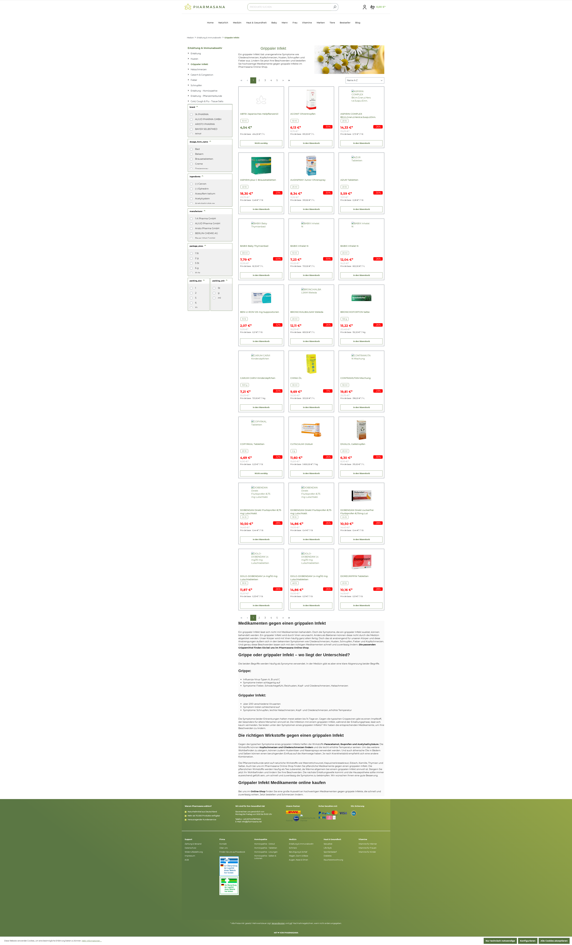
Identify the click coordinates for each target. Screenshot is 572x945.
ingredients (195, 176)
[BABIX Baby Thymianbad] (261, 232)
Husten (194, 59)
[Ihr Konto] (365, 7)
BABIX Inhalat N (299, 245)
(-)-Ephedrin (202, 188)
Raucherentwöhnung (333, 860)
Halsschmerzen (199, 69)
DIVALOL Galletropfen (352, 444)
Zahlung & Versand (193, 844)
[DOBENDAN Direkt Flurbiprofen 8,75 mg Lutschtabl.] (261, 496)
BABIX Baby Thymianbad (254, 245)
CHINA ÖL (296, 378)
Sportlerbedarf (330, 852)
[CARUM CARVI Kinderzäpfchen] (261, 364)
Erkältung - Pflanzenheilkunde (206, 96)
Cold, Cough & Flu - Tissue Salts (207, 101)
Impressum (190, 856)
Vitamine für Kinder (367, 852)
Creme (199, 163)
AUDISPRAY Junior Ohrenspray (307, 179)
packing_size (196, 281)
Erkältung (196, 53)
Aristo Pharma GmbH (207, 228)
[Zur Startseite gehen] (205, 6)
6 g (197, 268)
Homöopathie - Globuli (264, 844)
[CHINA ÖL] (311, 364)
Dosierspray (201, 168)
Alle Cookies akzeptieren (554, 940)
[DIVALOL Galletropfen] (361, 430)
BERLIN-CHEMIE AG (206, 233)
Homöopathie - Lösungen (266, 852)
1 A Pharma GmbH (205, 218)
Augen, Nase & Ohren (298, 860)
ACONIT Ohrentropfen (302, 113)
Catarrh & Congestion (202, 74)
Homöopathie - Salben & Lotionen (265, 857)
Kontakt (223, 844)
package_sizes (196, 246)
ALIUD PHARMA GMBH (208, 119)
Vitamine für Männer (368, 844)
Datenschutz (190, 848)
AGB (187, 860)
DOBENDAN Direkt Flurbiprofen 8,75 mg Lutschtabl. (260, 512)
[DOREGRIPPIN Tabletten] (361, 562)
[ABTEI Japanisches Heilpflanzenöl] (261, 100)
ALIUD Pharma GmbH (207, 223)
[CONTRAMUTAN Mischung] (361, 364)
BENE (198, 134)
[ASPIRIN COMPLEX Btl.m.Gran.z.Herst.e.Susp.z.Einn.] (361, 100)
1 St (197, 253)
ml (219, 297)
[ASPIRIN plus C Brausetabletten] (261, 166)
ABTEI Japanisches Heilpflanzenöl (259, 113)
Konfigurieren (528, 940)
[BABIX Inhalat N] (311, 232)
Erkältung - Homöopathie (204, 90)
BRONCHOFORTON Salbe (355, 312)
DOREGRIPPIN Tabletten (354, 576)
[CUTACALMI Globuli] (311, 430)
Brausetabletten (204, 158)
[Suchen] (334, 7)
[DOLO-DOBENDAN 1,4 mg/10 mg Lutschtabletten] (261, 562)
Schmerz (293, 848)
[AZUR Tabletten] (361, 166)
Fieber (194, 80)
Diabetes (328, 856)
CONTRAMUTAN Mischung (355, 378)
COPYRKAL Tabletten (252, 444)
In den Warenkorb (311, 143)
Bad (197, 149)
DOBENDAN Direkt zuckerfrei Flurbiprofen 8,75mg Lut (357, 512)
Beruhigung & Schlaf (298, 852)
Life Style (328, 848)
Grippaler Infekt (199, 64)
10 (196, 307)
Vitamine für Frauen (367, 848)
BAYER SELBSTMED (206, 129)
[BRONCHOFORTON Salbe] (361, 298)
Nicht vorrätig (261, 143)
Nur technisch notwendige (500, 940)
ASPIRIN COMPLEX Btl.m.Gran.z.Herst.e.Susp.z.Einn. (358, 115)
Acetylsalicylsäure (205, 203)
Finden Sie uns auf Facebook (232, 852)
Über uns (223, 848)
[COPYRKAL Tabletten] (261, 430)
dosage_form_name (199, 142)
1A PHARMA (202, 114)
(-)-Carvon (200, 183)
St (219, 288)
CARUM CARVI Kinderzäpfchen (257, 378)
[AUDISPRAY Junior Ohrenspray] (311, 166)
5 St (197, 263)
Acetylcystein (202, 198)
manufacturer (196, 211)
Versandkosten (278, 923)
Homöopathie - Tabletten (265, 848)
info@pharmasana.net (252, 822)
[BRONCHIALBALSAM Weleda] (311, 298)
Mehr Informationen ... (92, 941)
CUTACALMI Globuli (301, 444)
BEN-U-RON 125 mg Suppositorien (259, 312)
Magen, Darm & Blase (298, 856)
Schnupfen (196, 85)
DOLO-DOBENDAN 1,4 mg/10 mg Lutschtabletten (258, 578)
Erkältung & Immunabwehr (205, 48)
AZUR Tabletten (349, 179)
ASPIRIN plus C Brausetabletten (258, 179)
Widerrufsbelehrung (194, 852)
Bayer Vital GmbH (205, 238)
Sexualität (328, 844)
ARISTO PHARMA (205, 124)
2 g (197, 258)
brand (192, 107)
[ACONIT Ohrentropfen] (311, 100)
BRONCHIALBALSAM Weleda (306, 312)
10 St (197, 272)
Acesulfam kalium (205, 193)
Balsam (199, 154)
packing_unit (218, 281)
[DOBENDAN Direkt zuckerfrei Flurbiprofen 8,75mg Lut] (361, 496)
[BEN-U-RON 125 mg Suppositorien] (261, 298)
